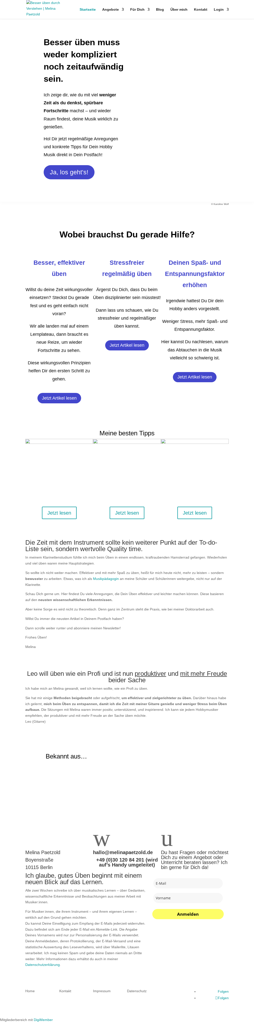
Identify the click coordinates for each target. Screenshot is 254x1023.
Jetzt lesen (59, 513)
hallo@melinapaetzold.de (123, 852)
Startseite (88, 9)
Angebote (110, 9)
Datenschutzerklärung (42, 965)
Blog (160, 9)
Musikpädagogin (106, 579)
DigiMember (43, 1020)
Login (219, 9)
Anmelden (188, 914)
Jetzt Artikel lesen (59, 398)
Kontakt (200, 9)
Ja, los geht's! (69, 172)
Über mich (179, 9)
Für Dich (137, 9)
